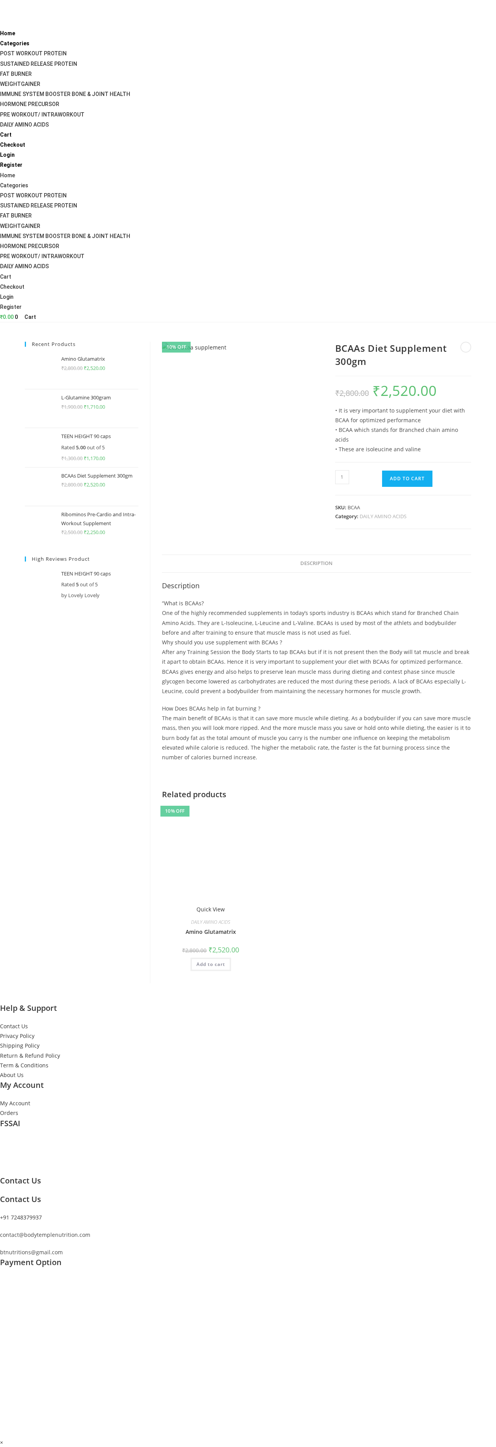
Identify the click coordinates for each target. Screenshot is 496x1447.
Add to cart (407, 478)
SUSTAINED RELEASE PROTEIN (38, 64)
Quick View (210, 909)
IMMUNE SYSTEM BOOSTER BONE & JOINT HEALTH (65, 94)
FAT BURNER (16, 74)
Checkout (12, 145)
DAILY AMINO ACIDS (24, 125)
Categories (14, 43)
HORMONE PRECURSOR (29, 104)
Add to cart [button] (210, 964)
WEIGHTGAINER (20, 84)
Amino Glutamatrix (211, 931)
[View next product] (465, 347)
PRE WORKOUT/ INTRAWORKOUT (42, 114)
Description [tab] (316, 563)
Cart (6, 135)
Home (7, 33)
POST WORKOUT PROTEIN (33, 53)
